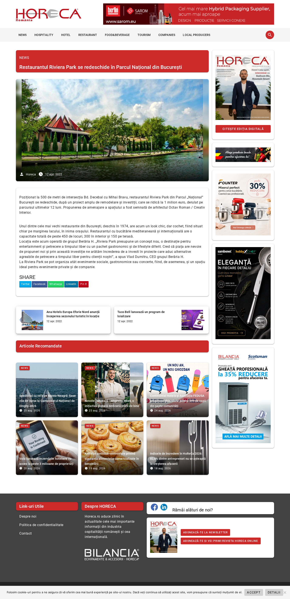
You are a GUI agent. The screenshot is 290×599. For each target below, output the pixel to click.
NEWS (22, 35)
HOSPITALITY (43, 35)
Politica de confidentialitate (41, 525)
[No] (285, 592)
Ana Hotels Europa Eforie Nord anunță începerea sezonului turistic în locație (73, 314)
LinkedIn (71, 284)
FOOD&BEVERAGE (117, 35)
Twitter (25, 284)
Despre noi (27, 516)
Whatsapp (55, 284)
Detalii (274, 592)
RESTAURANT (87, 35)
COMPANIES (166, 35)
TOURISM (144, 35)
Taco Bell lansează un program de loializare (141, 314)
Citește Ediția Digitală (243, 129)
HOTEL (66, 35)
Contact (25, 533)
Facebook (40, 284)
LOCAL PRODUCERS (196, 35)
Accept (253, 592)
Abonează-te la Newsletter (205, 532)
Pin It (83, 284)
